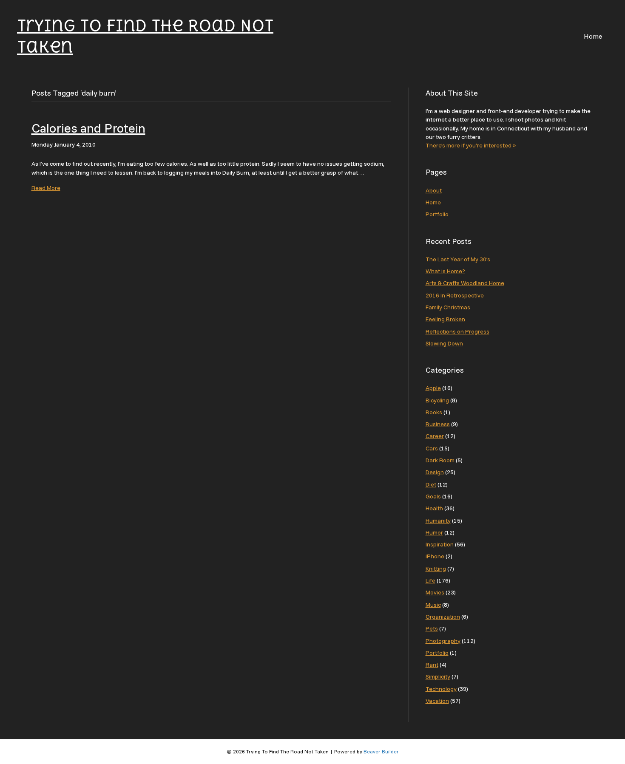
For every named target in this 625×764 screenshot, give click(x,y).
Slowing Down (444, 343)
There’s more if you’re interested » (471, 145)
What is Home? (445, 271)
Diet (431, 484)
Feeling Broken (445, 319)
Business (438, 424)
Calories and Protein (88, 128)
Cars (432, 448)
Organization (443, 616)
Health (434, 508)
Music (433, 604)
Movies (435, 592)
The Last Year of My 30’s (458, 259)
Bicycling (437, 400)
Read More (45, 188)
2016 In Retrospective (455, 295)
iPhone (435, 556)
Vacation (437, 701)
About (434, 190)
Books (434, 412)
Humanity (438, 520)
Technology (441, 689)
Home (593, 36)
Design (435, 472)
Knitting (436, 568)
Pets (432, 628)
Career (435, 436)
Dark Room (440, 460)
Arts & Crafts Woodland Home (465, 283)
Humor (434, 532)
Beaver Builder (381, 751)
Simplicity (438, 676)
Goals (433, 496)
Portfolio (437, 214)
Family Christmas (448, 307)
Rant (432, 664)
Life (430, 580)
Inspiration (440, 544)
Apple (433, 388)
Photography (443, 641)
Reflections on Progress (457, 331)
